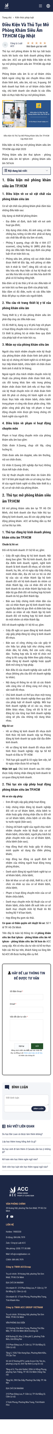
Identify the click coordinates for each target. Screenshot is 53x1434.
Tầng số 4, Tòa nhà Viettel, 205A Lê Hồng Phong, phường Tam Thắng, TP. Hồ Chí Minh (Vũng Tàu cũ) (26, 1372)
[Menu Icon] (40, 6)
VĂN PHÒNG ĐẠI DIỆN (15, 1322)
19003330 (17, 1231)
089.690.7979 (17, 1259)
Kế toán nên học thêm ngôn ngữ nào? (20, 1159)
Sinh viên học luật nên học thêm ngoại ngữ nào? (25, 1166)
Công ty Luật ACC (16, 45)
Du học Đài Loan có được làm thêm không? (22, 1134)
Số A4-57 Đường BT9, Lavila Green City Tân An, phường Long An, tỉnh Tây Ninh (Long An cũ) (25, 1362)
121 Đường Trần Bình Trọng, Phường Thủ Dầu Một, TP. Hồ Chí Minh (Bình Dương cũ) (25, 1329)
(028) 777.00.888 (23, 1248)
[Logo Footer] (20, 1192)
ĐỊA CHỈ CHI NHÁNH (15, 1282)
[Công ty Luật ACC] (6, 6)
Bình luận (38, 1109)
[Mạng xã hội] (7, 1217)
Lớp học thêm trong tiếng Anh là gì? (19, 1141)
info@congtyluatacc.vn (20, 1254)
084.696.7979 (19, 1237)
